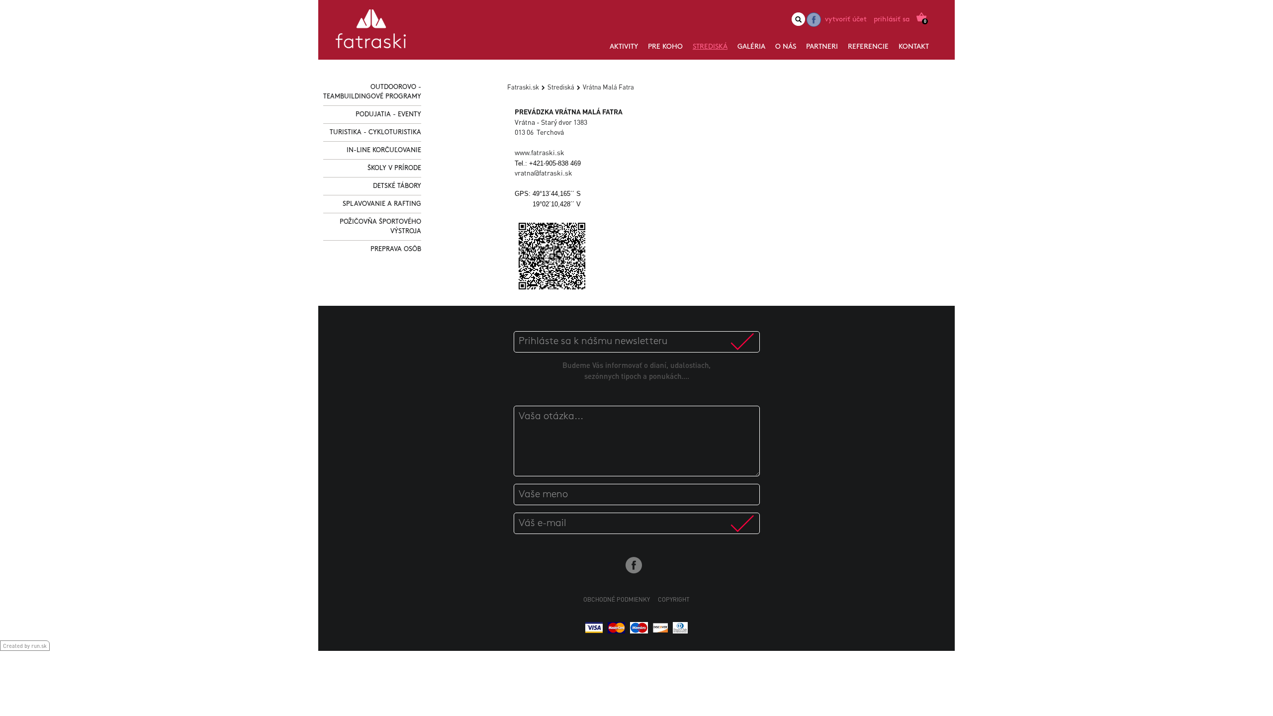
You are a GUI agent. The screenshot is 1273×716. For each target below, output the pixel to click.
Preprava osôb (395, 249)
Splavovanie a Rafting (382, 204)
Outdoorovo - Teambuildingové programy (372, 92)
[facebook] (814, 19)
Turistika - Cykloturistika (375, 132)
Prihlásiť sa (891, 19)
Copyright (674, 599)
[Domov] (371, 32)
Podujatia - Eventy (388, 114)
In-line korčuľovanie (384, 150)
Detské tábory (397, 186)
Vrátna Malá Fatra (608, 87)
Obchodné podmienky (616, 599)
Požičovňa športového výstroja (380, 227)
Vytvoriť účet (846, 19)
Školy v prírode (394, 168)
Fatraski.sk (523, 87)
